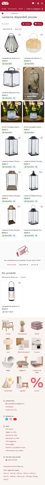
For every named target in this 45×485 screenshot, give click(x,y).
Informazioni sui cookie (14, 450)
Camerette (8, 391)
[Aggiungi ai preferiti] (19, 34)
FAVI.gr (35, 476)
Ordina (27, 24)
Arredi (4, 9)
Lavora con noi (11, 410)
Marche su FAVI (11, 435)
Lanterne (14, 13)
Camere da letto (37, 371)
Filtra (39, 24)
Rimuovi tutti (11, 264)
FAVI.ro (26, 473)
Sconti (37, 391)
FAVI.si (5, 479)
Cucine (37, 352)
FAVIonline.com (9, 466)
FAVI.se (13, 476)
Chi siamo (9, 429)
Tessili (21, 9)
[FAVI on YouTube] (14, 419)
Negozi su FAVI (11, 432)
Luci (8, 352)
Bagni (8, 370)
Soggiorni (22, 370)
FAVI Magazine (11, 441)
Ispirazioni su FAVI (12, 438)
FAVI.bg (29, 476)
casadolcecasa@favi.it (16, 404)
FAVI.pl (19, 473)
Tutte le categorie (33, 9)
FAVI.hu (33, 473)
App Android (12, 460)
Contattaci (9, 407)
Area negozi (10, 444)
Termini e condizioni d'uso (15, 447)
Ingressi (22, 391)
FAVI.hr (6, 476)
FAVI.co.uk (21, 476)
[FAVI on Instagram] (11, 419)
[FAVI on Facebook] (7, 419)
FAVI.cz (6, 473)
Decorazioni (12, 9)
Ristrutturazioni (23, 352)
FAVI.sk (13, 473)
